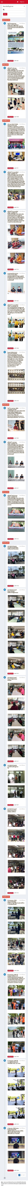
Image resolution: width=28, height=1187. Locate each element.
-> (23, 1175)
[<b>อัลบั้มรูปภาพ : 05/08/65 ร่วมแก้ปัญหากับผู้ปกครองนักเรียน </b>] (16, 689)
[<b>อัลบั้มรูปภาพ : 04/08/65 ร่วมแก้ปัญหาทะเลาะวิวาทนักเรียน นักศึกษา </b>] (16, 820)
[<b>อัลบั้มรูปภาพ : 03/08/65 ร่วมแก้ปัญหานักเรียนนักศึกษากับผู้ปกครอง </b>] (16, 601)
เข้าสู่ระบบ (22, 2)
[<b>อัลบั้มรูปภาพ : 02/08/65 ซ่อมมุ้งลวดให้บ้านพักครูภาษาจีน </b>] (16, 777)
